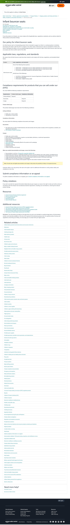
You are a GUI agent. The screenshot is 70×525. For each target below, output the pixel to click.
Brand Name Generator (41, 512)
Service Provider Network (11, 199)
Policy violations (6, 30)
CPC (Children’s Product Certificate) (13, 130)
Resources (5, 31)
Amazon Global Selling (10, 514)
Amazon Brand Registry (25, 511)
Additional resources (7, 32)
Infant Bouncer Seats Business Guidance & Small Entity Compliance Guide (21, 209)
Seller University (54, 514)
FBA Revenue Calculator (41, 511)
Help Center (53, 512)
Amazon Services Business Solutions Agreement (16, 194)
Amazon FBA (23, 512)
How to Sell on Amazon (10, 511)
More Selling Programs (25, 515)
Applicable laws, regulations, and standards (12, 26)
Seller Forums (54, 511)
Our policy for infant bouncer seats (10, 25)
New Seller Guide (8, 512)
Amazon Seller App (40, 514)
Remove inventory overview (11, 196)
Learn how (43, 1)
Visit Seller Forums (8, 489)
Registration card (9, 143)
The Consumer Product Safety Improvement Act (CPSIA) (17, 208)
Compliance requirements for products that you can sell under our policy (18, 27)
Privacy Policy (29, 521)
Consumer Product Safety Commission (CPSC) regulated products (20, 207)
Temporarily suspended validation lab (26, 153)
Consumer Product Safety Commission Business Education (18, 210)
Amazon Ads (23, 514)
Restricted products (10, 198)
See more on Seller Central (9, 491)
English (61, 500)
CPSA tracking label (10, 142)
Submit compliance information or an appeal (12, 29)
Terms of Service (22, 521)
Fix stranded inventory (10, 197)
